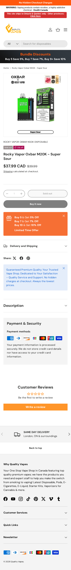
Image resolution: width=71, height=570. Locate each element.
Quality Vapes (17, 561)
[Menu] (65, 29)
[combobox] (35, 43)
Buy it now (35, 204)
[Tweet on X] (14, 258)
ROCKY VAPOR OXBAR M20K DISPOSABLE (25, 141)
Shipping (8, 171)
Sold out (47, 193)
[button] (58, 29)
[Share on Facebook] (21, 258)
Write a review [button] (35, 407)
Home (6, 68)
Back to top (35, 448)
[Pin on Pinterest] (28, 258)
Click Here (35, 16)
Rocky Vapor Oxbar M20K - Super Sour (29, 68)
